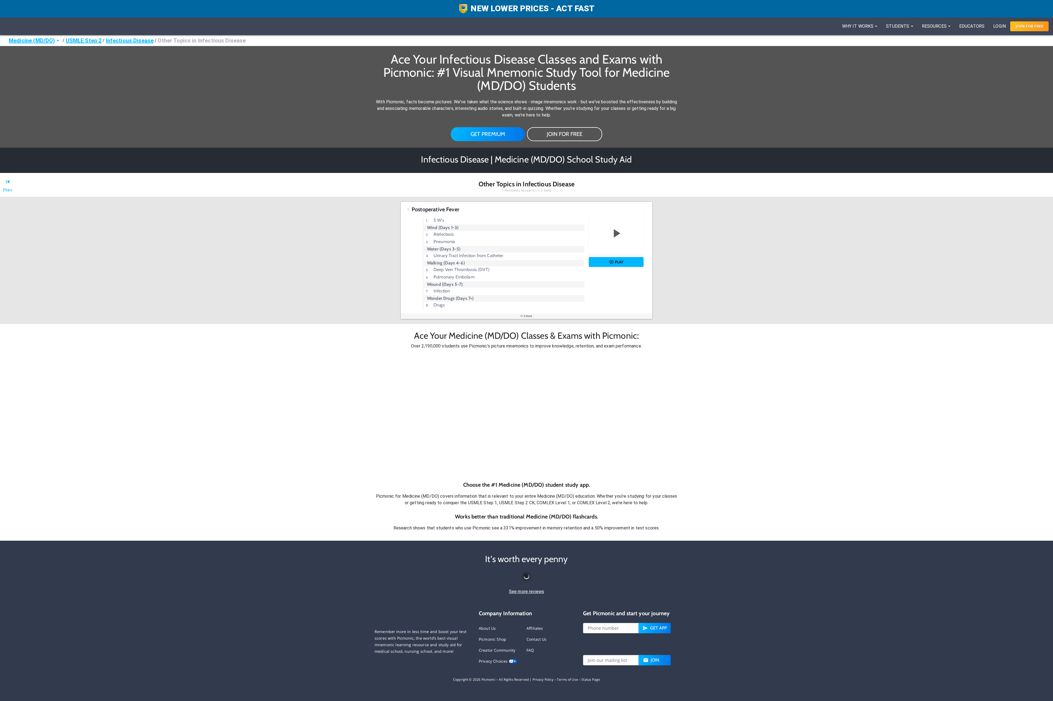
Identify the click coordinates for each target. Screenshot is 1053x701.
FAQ (530, 650)
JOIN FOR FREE (564, 134)
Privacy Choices (494, 661)
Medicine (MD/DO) (32, 40)
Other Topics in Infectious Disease (202, 40)
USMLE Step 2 (84, 40)
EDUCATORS (971, 26)
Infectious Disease (130, 40)
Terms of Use (567, 679)
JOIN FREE (1029, 26)
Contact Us (536, 639)
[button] (526, 415)
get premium (488, 134)
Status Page (590, 679)
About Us (487, 628)
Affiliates (534, 628)
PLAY (619, 262)
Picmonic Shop (492, 639)
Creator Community (497, 650)
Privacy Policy (543, 679)
